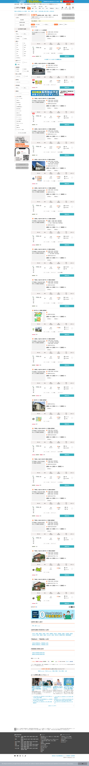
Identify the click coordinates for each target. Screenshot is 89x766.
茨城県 (34, 739)
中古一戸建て (61, 671)
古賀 (35, 625)
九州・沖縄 (17, 748)
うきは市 (34, 634)
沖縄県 (26, 749)
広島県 (22, 745)
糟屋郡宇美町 (62, 634)
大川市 (33, 633)
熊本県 (31, 748)
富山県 (31, 741)
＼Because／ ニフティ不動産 (66, 736)
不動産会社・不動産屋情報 (45, 743)
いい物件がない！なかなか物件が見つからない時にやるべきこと (57, 687)
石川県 (33, 741)
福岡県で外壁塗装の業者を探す (38, 654)
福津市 (71, 633)
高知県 (28, 746)
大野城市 (59, 633)
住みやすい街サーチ (44, 746)
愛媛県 (25, 746)
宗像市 (63, 633)
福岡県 (22, 748)
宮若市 (37, 634)
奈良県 (33, 744)
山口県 (33, 745)
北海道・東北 (17, 736)
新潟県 (22, 741)
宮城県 (31, 736)
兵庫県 (25, 744)
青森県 (25, 736)
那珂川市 (57, 634)
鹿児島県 (22, 749)
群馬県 (22, 740)
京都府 (28, 744)
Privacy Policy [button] (70, 763)
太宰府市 (67, 633)
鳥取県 (28, 745)
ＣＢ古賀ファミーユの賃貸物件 (40, 30)
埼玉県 (28, 739)
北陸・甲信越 (17, 741)
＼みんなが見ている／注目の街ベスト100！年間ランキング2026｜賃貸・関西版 (69, 687)
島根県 (31, 745)
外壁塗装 (42, 750)
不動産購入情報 (43, 737)
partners (26, 763)
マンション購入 (43, 739)
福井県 (36, 741)
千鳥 (33, 625)
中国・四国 (17, 745)
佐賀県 (25, 748)
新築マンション (41, 671)
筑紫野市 (51, 633)
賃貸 (41, 736)
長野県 (28, 741)
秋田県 (33, 736)
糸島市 (52, 634)
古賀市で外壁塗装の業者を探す (38, 652)
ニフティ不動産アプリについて (66, 737)
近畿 (16, 744)
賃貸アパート (51, 736)
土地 (66, 671)
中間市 (44, 633)
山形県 (36, 736)
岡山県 (25, 745)
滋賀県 (31, 744)
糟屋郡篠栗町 (68, 634)
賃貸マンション (45, 736)
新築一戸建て (55, 671)
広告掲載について (64, 740)
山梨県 (25, 741)
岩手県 (28, 736)
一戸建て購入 (43, 740)
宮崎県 (36, 748)
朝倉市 (45, 634)
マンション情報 (43, 744)
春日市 (55, 633)
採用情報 (73, 755)
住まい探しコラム (44, 747)
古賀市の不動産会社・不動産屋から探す (40, 643)
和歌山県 (36, 744)
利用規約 (68, 755)
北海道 (22, 736)
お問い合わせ (63, 739)
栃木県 (37, 739)
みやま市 (49, 634)
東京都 (22, 739)
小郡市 (47, 633)
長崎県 (28, 748)
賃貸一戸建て (56, 736)
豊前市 (40, 633)
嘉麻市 (41, 634)
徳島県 (36, 745)
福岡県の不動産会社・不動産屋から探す (40, 644)
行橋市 (37, 633)
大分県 (33, 748)
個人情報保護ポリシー (61, 755)
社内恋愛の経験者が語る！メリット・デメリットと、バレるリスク (47, 687)
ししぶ (38, 625)
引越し (42, 751)
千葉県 (31, 739)
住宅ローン (42, 748)
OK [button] (82, 763)
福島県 (22, 737)
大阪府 (22, 744)
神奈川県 (25, 739)
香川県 (22, 746)
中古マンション (48, 671)
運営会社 (54, 755)
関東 (16, 739)
